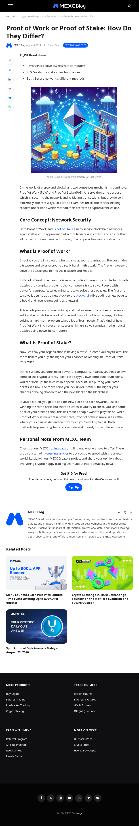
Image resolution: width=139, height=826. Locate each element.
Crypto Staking (15, 711)
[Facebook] (9, 60)
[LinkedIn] (9, 79)
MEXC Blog (11, 16)
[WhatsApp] (9, 106)
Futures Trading (16, 699)
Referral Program (16, 739)
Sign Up (74, 487)
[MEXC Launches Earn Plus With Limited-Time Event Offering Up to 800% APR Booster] (36, 573)
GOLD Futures (82, 705)
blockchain (83, 295)
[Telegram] (9, 97)
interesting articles (55, 453)
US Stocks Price (83, 739)
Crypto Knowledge (30, 16)
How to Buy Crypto (85, 750)
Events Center (14, 756)
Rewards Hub (14, 750)
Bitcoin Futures (83, 693)
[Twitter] (9, 70)
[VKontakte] (9, 88)
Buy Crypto (12, 693)
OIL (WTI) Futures (84, 711)
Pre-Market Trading (18, 705)
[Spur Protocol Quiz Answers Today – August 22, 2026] (36, 626)
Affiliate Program (16, 744)
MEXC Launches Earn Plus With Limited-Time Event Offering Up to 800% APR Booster (35, 599)
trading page (57, 448)
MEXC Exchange (73, 813)
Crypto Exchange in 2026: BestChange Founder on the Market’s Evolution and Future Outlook (100, 599)
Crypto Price (81, 744)
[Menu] (10, 6)
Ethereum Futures (85, 699)
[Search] (129, 6)
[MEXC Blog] (69, 6)
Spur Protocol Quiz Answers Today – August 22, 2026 (32, 650)
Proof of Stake (63, 229)
